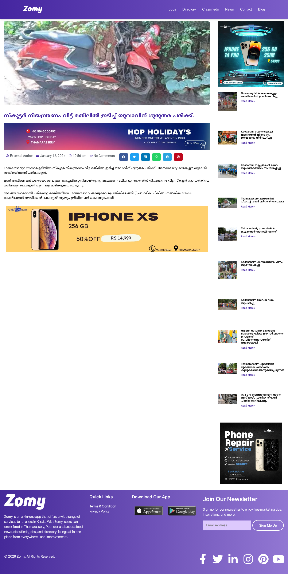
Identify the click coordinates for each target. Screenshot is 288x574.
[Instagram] (248, 559)
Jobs (172, 9)
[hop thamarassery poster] (107, 149)
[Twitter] (218, 559)
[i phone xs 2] (107, 251)
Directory (189, 9)
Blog (261, 9)
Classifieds (210, 9)
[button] (123, 157)
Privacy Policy (99, 511)
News (229, 9)
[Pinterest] (263, 559)
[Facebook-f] (202, 559)
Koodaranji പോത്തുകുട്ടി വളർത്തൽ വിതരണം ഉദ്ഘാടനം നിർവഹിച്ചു (257, 135)
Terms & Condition (102, 506)
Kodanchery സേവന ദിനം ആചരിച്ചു (257, 302)
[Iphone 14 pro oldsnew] (251, 85)
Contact (246, 9)
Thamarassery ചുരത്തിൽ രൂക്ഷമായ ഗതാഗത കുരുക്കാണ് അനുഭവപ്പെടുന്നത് (262, 367)
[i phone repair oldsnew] (251, 483)
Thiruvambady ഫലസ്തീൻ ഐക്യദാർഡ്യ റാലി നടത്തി (259, 230)
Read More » (248, 101)
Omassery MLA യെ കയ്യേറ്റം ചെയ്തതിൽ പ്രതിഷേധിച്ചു (259, 95)
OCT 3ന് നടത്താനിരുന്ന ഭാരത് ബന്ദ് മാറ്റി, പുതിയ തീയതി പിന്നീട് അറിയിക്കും (261, 398)
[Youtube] (278, 559)
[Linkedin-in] (233, 559)
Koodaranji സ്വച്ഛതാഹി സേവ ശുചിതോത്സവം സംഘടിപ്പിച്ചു (261, 167)
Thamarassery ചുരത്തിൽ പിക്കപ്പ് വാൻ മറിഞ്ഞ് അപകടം (262, 200)
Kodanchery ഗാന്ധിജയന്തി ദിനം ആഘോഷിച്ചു (262, 264)
